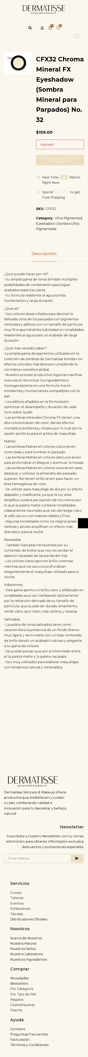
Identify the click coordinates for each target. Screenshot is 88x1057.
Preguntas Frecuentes (29, 1034)
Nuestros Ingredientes (28, 959)
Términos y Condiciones (29, 1045)
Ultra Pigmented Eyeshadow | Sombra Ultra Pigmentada (59, 223)
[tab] (44, 253)
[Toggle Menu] (76, 36)
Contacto (17, 1029)
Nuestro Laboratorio (26, 954)
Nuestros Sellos (23, 949)
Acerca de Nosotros (26, 938)
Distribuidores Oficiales (28, 919)
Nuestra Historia (23, 943)
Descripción (44, 253)
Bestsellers (19, 983)
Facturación (20, 1040)
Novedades (19, 978)
